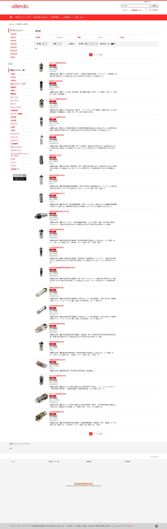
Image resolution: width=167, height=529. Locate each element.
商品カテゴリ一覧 (54, 461)
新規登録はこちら (137, 10)
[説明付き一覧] (113, 44)
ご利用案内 (127, 461)
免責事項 (88, 461)
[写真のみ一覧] (108, 44)
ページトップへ (154, 457)
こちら (131, 526)
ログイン (125, 10)
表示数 (39, 44)
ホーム (13, 461)
